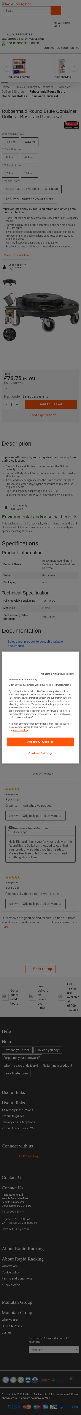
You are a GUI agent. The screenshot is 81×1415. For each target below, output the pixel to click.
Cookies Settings (40, 753)
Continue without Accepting (58, 674)
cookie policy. (20, 730)
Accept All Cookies (40, 741)
